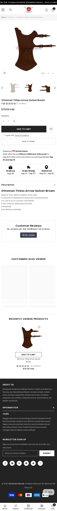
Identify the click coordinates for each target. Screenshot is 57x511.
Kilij (13, 421)
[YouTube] (33, 463)
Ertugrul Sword (31, 418)
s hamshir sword (29, 424)
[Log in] (46, 9)
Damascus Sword (17, 418)
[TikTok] (26, 463)
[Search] (10, 9)
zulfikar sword (22, 430)
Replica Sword (9, 424)
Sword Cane (17, 427)
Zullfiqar (31, 430)
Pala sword (45, 421)
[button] (48, 73)
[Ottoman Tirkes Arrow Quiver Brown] (28, 337)
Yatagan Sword (9, 430)
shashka (40, 424)
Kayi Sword (7, 421)
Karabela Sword (44, 418)
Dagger (6, 418)
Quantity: (5, 116)
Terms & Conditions (22, 135)
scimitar (18, 424)
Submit (47, 453)
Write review (28, 235)
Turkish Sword (28, 427)
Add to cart (24, 129)
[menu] (3, 9)
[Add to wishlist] (51, 129)
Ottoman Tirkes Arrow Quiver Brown (28, 360)
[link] (14, 302)
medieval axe (21, 421)
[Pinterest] (19, 463)
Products (11, 17)
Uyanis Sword (40, 427)
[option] (28, 49)
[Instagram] (12, 463)
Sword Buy (7, 427)
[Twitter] (40, 463)
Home (3, 17)
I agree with (9, 135)
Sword (47, 424)
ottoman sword (33, 421)
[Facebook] (5, 463)
